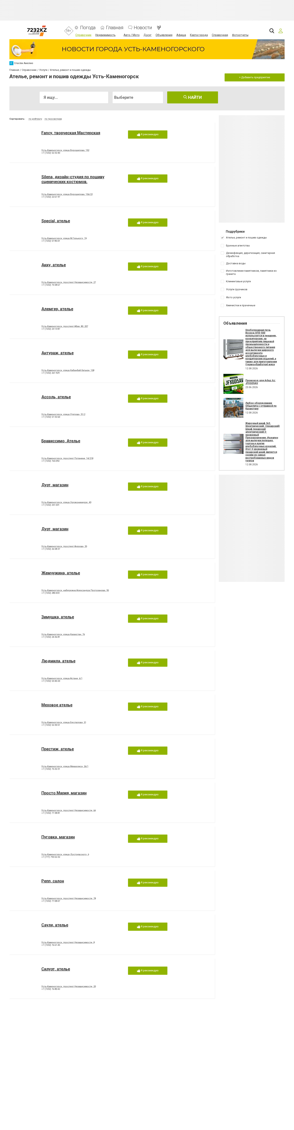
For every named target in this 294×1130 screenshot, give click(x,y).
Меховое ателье (56, 705)
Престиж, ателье (57, 749)
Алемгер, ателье (57, 308)
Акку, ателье (53, 264)
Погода (88, 27)
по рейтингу (35, 119)
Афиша (181, 35)
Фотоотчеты (240, 35)
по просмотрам (53, 119)
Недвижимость (105, 35)
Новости (143, 27)
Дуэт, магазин (54, 484)
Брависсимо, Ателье (60, 440)
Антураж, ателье (57, 352)
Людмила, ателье (58, 661)
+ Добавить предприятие (254, 77)
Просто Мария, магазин (64, 793)
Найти (194, 97)
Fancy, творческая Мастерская (70, 132)
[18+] (36, 30)
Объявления (164, 35)
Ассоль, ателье (56, 396)
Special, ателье (55, 220)
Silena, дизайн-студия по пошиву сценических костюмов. (72, 179)
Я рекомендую (149, 134)
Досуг (148, 35)
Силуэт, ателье (55, 969)
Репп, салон (52, 881)
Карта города (199, 35)
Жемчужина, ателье (60, 573)
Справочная (220, 35)
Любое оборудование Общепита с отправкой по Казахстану (261, 406)
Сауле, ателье (54, 925)
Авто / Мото (132, 35)
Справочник (83, 35)
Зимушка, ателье (57, 617)
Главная (114, 27)
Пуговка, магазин (58, 837)
